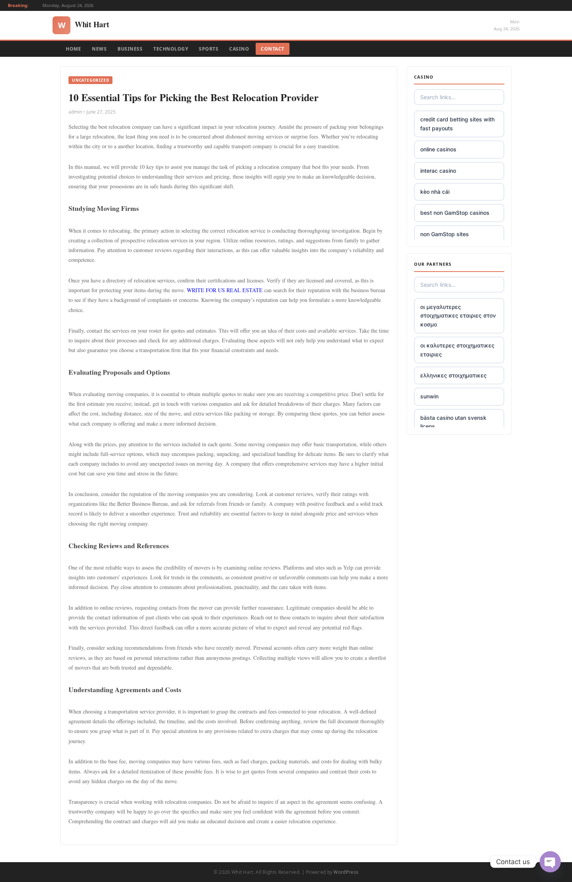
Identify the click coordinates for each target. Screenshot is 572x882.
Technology (170, 49)
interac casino (438, 170)
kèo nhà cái (434, 191)
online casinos (438, 149)
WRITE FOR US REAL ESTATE (225, 290)
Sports (208, 49)
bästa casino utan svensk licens (453, 422)
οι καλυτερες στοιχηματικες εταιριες (457, 349)
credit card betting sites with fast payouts (457, 123)
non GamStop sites (444, 234)
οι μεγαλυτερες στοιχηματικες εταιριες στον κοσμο (458, 315)
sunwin (429, 396)
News (99, 49)
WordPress (345, 872)
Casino (239, 49)
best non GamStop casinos (455, 212)
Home (73, 49)
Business (130, 49)
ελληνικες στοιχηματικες (453, 375)
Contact (272, 49)
